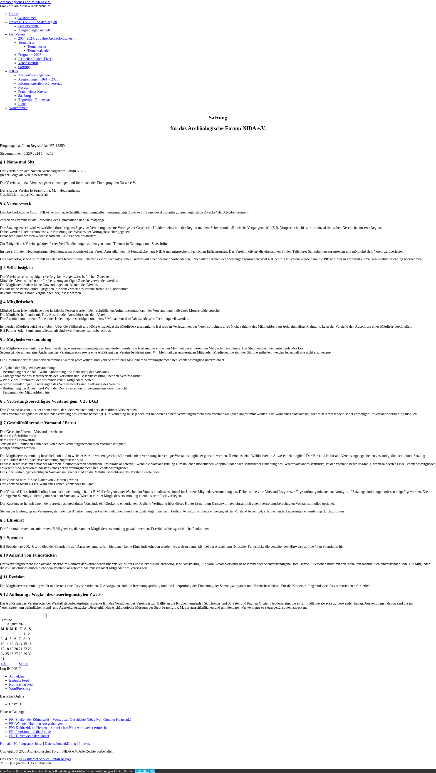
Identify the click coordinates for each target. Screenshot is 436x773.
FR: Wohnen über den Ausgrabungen (36, 723)
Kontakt (6, 743)
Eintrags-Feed (19, 680)
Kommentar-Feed (21, 684)
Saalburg (24, 96)
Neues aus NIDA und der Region (33, 22)
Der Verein (17, 34)
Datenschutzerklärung (60, 743)
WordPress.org (19, 688)
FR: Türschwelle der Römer (29, 736)
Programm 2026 (29, 55)
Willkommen (27, 18)
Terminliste (26, 42)
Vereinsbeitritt (28, 63)
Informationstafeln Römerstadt (40, 83)
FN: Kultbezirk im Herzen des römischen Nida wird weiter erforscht (58, 728)
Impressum (86, 743)
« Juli (4, 664)
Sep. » (23, 664)
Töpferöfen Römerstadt (35, 100)
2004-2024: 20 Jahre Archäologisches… (47, 38)
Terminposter (36, 46)
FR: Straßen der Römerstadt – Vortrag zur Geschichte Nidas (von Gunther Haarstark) (70, 719)
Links (22, 104)
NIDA (13, 71)
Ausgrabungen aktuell (34, 30)
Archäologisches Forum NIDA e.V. (25, 2)
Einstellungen (145, 771)
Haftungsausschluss (28, 743)
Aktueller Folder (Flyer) (35, 59)
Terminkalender (38, 51)
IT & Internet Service (45, 759)
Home (13, 14)
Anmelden (16, 676)
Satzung (24, 67)
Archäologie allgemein (34, 75)
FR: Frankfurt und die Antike (30, 732)
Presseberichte (28, 26)
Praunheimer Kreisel (32, 91)
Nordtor (24, 87)
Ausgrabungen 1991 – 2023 (38, 79)
